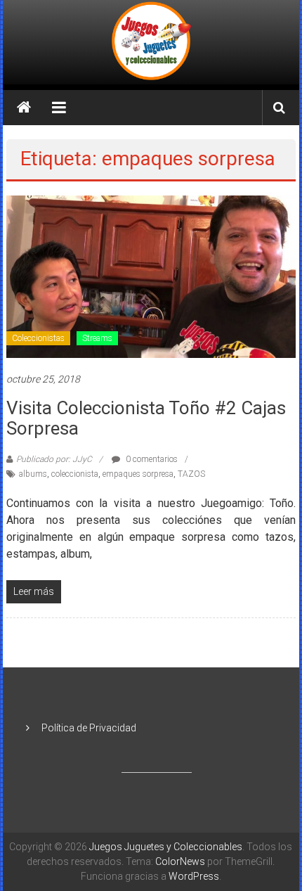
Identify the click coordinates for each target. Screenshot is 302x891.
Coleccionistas (38, 338)
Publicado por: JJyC (54, 459)
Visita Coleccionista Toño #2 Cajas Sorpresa (146, 418)
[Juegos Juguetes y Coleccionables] (150, 42)
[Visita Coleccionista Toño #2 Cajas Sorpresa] (151, 275)
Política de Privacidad (88, 727)
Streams (97, 338)
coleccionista (74, 474)
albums (33, 474)
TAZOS (191, 474)
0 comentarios (151, 459)
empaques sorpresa (138, 474)
